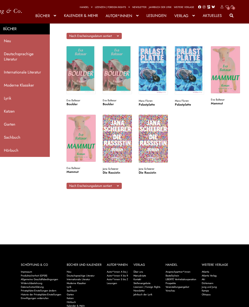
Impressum (26, 272)
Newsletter (139, 7)
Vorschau (170, 290)
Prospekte (171, 283)
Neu (7, 41)
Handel (84, 7)
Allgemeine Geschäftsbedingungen (39, 279)
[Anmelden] (221, 7)
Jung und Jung (209, 287)
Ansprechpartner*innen (178, 272)
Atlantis (205, 272)
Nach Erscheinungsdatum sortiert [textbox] (90, 36)
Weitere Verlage (184, 7)
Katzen (9, 111)
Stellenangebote (142, 283)
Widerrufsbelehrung (31, 283)
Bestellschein (172, 275)
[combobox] (94, 36)
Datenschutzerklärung (32, 287)
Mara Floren (146, 101)
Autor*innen (119, 16)
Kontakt (137, 279)
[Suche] (229, 15)
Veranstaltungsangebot (177, 287)
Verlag (181, 16)
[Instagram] (203, 7)
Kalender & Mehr (81, 15)
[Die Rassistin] (117, 139)
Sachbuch (12, 137)
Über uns (138, 272)
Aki (203, 279)
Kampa (205, 290)
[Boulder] (81, 70)
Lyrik (7, 98)
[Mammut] (225, 69)
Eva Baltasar (73, 100)
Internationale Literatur (22, 72)
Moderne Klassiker (19, 85)
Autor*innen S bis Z (117, 279)
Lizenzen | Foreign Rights (110, 7)
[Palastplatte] (153, 70)
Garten (9, 124)
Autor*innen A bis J (117, 272)
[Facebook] (198, 7)
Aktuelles (212, 15)
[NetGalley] (208, 7)
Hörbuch (11, 150)
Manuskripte (139, 275)
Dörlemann (207, 283)
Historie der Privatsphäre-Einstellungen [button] (41, 294)
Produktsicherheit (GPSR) (34, 275)
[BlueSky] (212, 7)
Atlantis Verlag (209, 275)
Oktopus (206, 294)
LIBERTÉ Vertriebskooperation (181, 279)
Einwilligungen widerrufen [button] (35, 298)
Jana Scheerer (110, 169)
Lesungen (156, 15)
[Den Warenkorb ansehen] (232, 4)
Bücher (42, 16)
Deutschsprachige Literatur (18, 56)
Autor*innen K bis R (117, 275)
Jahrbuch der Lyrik (160, 7)
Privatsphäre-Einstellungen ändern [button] (38, 290)
